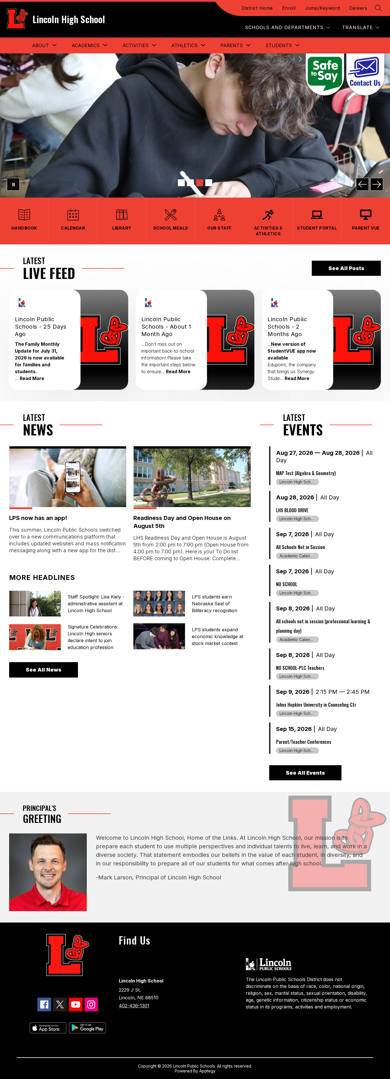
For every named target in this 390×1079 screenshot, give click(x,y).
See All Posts (346, 268)
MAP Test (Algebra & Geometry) (306, 473)
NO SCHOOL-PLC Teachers (300, 667)
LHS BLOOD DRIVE (292, 510)
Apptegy (207, 1070)
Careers (358, 8)
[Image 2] (190, 182)
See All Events (305, 773)
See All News (43, 670)
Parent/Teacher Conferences (303, 741)
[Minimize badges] (300, 58)
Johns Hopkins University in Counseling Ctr (316, 704)
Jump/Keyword (322, 8)
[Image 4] (208, 182)
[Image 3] (199, 182)
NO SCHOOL (286, 584)
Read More (32, 378)
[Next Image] (376, 184)
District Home (257, 8)
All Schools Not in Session (300, 547)
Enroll (289, 8)
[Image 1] (181, 182)
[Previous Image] (362, 184)
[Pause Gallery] (13, 184)
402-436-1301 (134, 1005)
